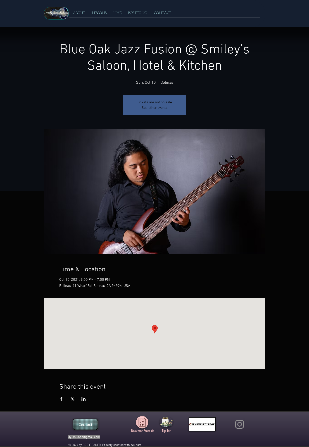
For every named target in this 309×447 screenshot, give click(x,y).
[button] (99, 13)
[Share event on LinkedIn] (83, 399)
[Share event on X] (72, 399)
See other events (155, 108)
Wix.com (136, 445)
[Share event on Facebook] (61, 399)
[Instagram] (239, 424)
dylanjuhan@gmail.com (84, 437)
